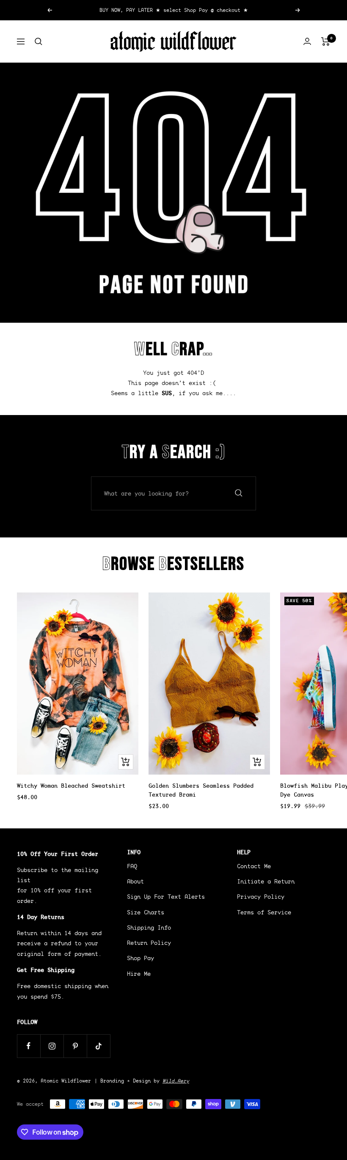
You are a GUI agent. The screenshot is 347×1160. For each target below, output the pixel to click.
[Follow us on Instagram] (51, 1046)
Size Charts (145, 912)
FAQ (132, 866)
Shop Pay (140, 958)
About (135, 881)
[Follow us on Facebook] (28, 1046)
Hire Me (139, 973)
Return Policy (149, 943)
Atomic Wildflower (66, 1080)
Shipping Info (149, 927)
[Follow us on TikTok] (98, 1046)
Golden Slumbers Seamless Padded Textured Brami (201, 790)
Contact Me (254, 866)
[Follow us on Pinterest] (75, 1046)
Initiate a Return (266, 881)
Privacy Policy (260, 896)
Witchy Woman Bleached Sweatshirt (71, 785)
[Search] (38, 41)
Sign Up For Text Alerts (166, 896)
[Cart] (325, 41)
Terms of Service (264, 912)
